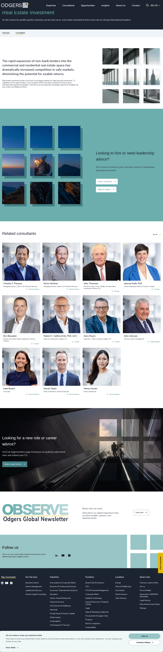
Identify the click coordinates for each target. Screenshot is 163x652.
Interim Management (34, 586)
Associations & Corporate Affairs (63, 583)
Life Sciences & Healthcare (60, 606)
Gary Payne (89, 336)
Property (88, 620)
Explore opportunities (12, 464)
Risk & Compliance (92, 623)
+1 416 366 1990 (134, 261)
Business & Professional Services (63, 586)
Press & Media (145, 590)
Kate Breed (9, 389)
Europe (118, 583)
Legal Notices (145, 600)
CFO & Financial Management (97, 590)
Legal (87, 608)
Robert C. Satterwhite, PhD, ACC (60, 336)
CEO (87, 586)
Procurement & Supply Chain (96, 616)
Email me (10, 265)
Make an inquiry (104, 189)
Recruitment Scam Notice (150, 604)
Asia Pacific (120, 590)
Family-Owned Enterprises (60, 598)
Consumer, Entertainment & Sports (64, 590)
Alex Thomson (91, 283)
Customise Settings (143, 642)
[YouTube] (63, 556)
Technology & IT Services (60, 625)
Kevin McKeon (51, 283)
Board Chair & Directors (94, 583)
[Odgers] (15, 5)
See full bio (30, 275)
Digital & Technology (93, 598)
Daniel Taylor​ (50, 389)
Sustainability (55, 621)
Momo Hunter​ (90, 389)
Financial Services (57, 602)
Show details (10, 647)
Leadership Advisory (34, 590)
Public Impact (55, 617)
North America (121, 594)
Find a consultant (105, 181)
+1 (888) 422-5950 (15, 261)
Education (54, 594)
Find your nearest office (149, 583)
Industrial (53, 610)
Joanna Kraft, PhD (133, 283)
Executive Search (32, 583)
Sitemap (143, 608)
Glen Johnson (131, 336)
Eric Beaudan (10, 336)
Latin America (120, 598)
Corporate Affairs (92, 594)
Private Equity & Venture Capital (62, 613)
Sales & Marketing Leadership (97, 612)
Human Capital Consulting (36, 594)
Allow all (144, 636)
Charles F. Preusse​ (12, 283)
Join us (142, 586)
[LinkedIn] (56, 556)
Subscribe (139, 512)
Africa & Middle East (123, 586)
